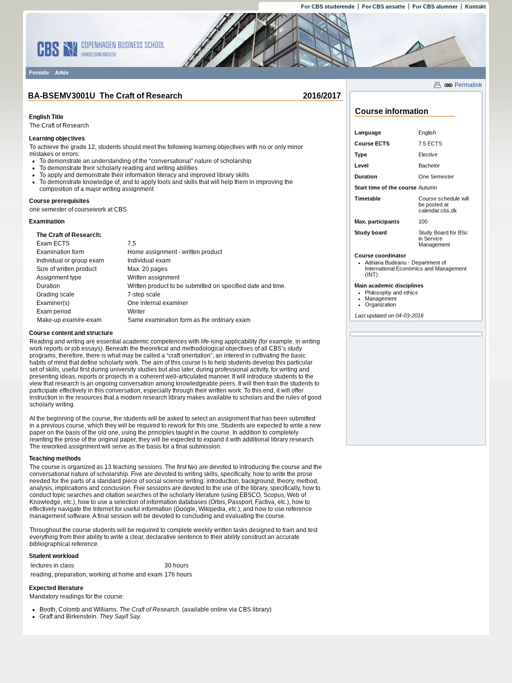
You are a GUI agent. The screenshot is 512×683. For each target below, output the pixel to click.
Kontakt (475, 7)
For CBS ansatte (383, 7)
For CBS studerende (327, 7)
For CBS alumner (435, 7)
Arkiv (61, 73)
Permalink (467, 85)
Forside (39, 73)
